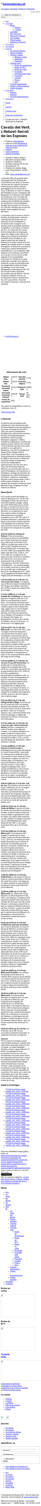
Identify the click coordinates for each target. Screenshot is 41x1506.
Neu (16, 82)
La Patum (14, 32)
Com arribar (15, 38)
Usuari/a (6, 1450)
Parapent (18, 76)
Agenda (13, 93)
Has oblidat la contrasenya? (16, 1467)
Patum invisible (16, 53)
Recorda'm (9, 1459)
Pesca (17, 80)
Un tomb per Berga (17, 51)
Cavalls (18, 78)
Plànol (8, 1409)
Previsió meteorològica (19, 97)
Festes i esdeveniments (19, 86)
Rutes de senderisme (23, 65)
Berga (12, 26)
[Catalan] (5, 9)
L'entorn (18, 30)
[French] (22, 9)
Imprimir (8, 150)
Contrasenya (8, 1454)
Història (18, 28)
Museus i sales (21, 57)
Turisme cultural (16, 55)
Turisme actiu (15, 63)
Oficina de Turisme (17, 36)
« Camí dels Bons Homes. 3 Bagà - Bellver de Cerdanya (15, 1179)
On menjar (9, 46)
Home (7, 103)
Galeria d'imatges (12, 154)
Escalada (18, 72)
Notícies (13, 95)
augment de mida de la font (16, 146)
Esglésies (19, 59)
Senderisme (19, 141)
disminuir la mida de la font (16, 144)
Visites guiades (16, 88)
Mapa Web (9, 1487)
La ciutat (9, 23)
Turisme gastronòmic (18, 84)
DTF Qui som (15, 34)
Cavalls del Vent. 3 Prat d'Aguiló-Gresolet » (14, 1182)
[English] (14, 9)
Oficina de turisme (12, 1405)
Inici (7, 21)
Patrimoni (18, 61)
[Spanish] (30, 9)
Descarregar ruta (8, 412)
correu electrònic (12, 152)
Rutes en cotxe (21, 70)
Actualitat (9, 90)
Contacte (9, 99)
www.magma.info (31, 1497)
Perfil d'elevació (11, 336)
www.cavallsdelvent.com (20, 174)
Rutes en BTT (20, 67)
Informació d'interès (18, 42)
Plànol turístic (15, 40)
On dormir (9, 44)
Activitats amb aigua (23, 74)
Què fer (8, 49)
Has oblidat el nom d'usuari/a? (17, 1469)
